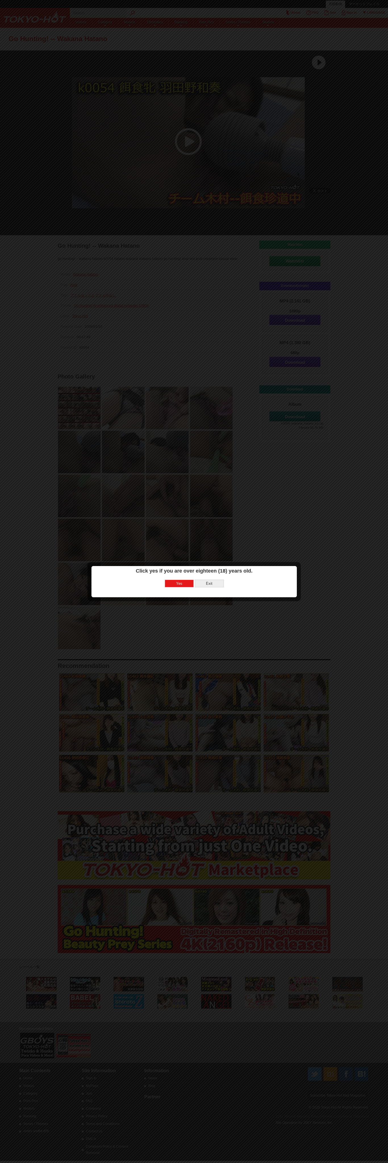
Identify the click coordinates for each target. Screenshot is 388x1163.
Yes (179, 583)
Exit (209, 583)
